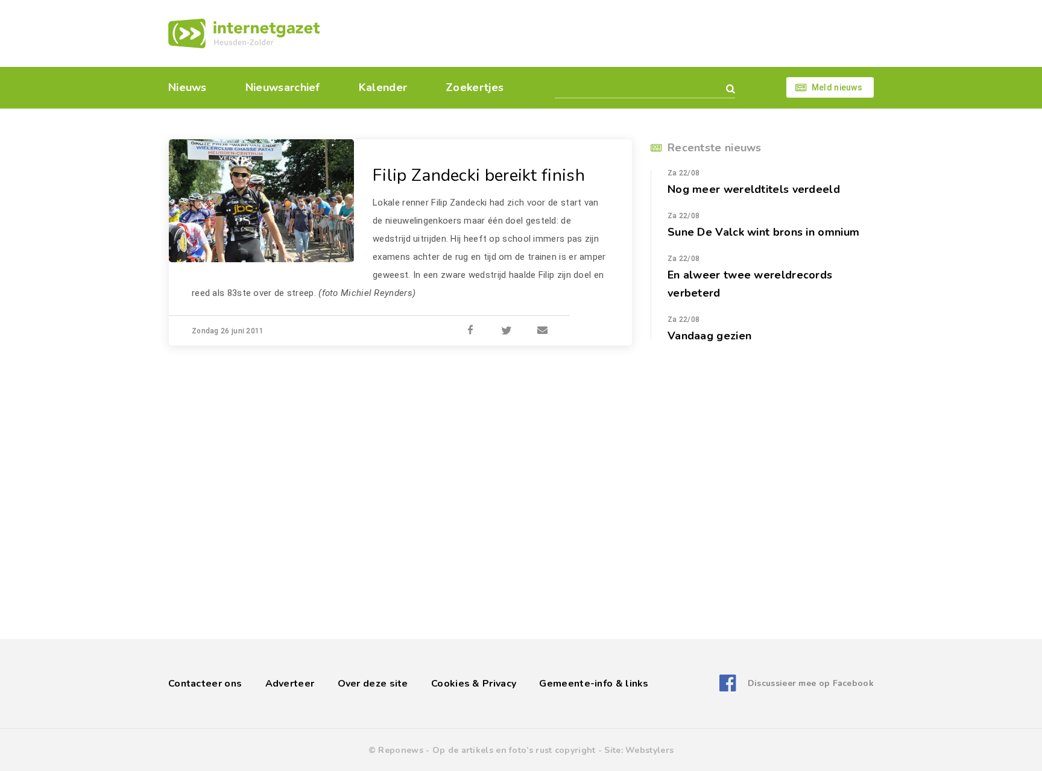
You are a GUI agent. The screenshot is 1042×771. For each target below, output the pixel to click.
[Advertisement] (604, 33)
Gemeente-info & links (593, 683)
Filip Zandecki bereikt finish (479, 175)
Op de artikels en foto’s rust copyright (514, 750)
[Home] (244, 33)
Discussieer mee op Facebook (811, 683)
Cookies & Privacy (473, 683)
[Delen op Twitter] (506, 331)
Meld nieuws (837, 87)
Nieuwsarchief (282, 87)
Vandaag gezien (709, 336)
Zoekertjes (475, 87)
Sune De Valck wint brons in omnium (763, 232)
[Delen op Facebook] (470, 331)
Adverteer (290, 683)
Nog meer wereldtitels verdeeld (754, 189)
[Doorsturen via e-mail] (542, 331)
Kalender (383, 87)
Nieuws (187, 87)
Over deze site (373, 683)
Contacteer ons (205, 683)
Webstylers (649, 750)
